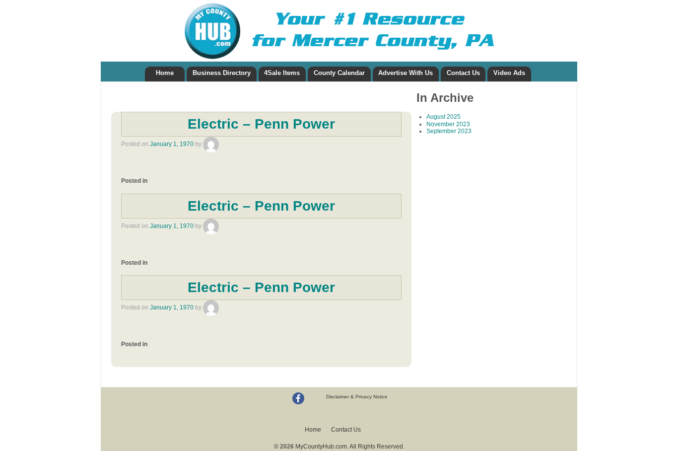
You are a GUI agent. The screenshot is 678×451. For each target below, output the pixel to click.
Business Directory (222, 72)
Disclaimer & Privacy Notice (357, 396)
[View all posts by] (211, 144)
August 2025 (443, 116)
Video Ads (509, 72)
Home (165, 72)
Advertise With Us (405, 72)
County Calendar (339, 72)
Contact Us (463, 72)
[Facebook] (298, 398)
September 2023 (449, 131)
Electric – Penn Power (261, 124)
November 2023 (448, 124)
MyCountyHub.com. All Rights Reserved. (349, 446)
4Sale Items (282, 72)
